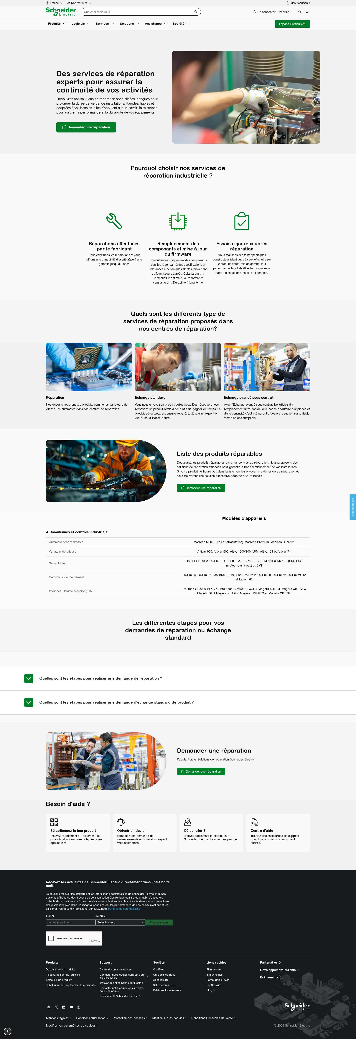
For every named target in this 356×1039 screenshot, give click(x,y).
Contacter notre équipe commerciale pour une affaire (122, 990)
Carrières (158, 969)
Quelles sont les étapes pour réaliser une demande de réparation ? (100, 678)
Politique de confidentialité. (124, 908)
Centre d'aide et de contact (116, 969)
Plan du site (214, 969)
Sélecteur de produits (59, 979)
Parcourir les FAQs (218, 979)
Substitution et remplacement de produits (71, 985)
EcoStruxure (214, 985)
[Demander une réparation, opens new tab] (86, 127)
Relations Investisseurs (167, 990)
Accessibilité (161, 979)
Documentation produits (60, 969)
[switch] (7, 1031)
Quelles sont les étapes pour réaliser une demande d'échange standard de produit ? (116, 702)
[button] (201, 488)
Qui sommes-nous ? (165, 974)
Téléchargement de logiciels (63, 974)
